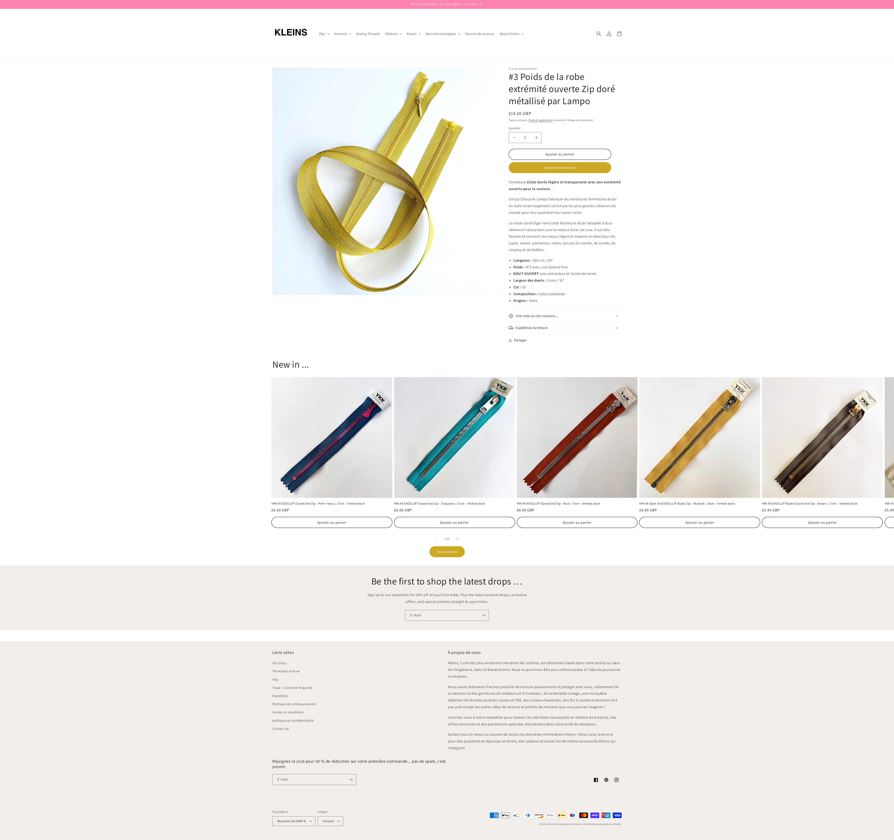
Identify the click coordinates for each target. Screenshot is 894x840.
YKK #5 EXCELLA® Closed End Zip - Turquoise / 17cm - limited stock (439, 503)
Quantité (514, 128)
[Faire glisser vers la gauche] (437, 539)
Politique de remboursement (294, 704)
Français (328, 821)
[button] (324, 34)
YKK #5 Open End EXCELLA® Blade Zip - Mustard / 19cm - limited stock (687, 503)
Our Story (279, 663)
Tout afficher (447, 552)
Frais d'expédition (540, 120)
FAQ (275, 679)
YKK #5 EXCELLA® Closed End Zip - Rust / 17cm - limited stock (558, 503)
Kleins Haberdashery (559, 824)
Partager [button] (520, 340)
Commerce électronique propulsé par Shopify (596, 824)
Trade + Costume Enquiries (292, 688)
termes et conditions (288, 712)
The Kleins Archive (286, 671)
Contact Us (280, 729)
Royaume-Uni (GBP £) (291, 821)
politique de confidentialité (293, 720)
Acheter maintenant (560, 167)
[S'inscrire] (483, 615)
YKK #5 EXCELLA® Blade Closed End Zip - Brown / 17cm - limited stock (809, 503)
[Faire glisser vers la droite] (457, 539)
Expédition (280, 696)
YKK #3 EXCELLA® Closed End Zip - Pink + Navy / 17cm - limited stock (318, 503)
